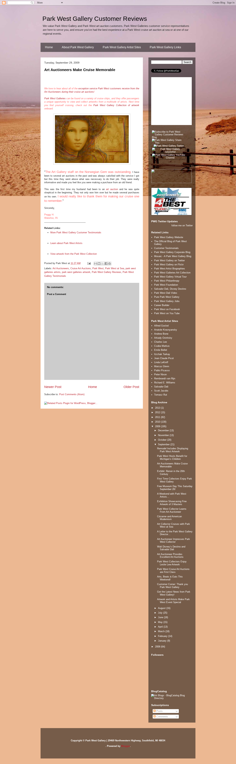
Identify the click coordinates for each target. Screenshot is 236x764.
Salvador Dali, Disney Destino (170, 288)
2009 (158, 426)
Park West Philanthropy (166, 280)
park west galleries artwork (76, 272)
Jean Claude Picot (164, 358)
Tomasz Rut (160, 394)
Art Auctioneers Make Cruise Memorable (79, 70)
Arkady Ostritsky (163, 337)
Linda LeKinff (161, 362)
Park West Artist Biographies (169, 268)
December (164, 430)
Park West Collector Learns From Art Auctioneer (171, 510)
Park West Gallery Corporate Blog (172, 252)
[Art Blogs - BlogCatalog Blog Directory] (172, 698)
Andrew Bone (161, 333)
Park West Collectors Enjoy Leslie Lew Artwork (172, 563)
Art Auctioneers (61, 268)
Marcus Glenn (161, 366)
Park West (98, 268)
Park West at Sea (114, 268)
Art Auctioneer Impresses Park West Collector (173, 540)
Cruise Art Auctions (80, 268)
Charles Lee (160, 341)
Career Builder (161, 305)
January (162, 640)
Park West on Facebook (167, 309)
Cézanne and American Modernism (169, 518)
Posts (159, 711)
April (161, 626)
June (161, 617)
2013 (158, 407)
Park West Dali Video (165, 292)
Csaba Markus (162, 346)
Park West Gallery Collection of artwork (116, 105)
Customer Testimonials (166, 248)
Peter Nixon (160, 374)
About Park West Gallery (78, 47)
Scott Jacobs (161, 390)
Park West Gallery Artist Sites (122, 47)
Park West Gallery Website (168, 237)
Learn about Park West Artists (66, 243)
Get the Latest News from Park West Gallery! (173, 593)
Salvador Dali (161, 386)
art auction (112, 189)
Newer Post (52, 387)
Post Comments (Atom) (71, 394)
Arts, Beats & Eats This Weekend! (170, 578)
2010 (158, 421)
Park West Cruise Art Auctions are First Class (173, 570)
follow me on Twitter (182, 225)
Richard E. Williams (164, 382)
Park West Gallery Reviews (106, 272)
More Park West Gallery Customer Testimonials (75, 232)
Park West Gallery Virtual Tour (170, 276)
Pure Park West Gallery (166, 297)
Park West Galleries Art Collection (172, 272)
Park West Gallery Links (165, 47)
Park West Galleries (55, 98)
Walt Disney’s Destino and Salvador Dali (171, 548)
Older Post (131, 387)
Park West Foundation (166, 284)
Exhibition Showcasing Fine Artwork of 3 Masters (172, 503)
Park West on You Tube (167, 313)
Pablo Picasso (162, 370)
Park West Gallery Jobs (167, 301)
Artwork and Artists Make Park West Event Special (173, 601)
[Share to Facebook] (106, 263)
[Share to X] (102, 263)
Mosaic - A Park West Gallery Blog (172, 256)
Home (49, 47)
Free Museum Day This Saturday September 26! (174, 488)
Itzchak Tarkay (162, 354)
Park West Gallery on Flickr (169, 264)
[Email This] (95, 263)
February (163, 636)
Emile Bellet (160, 350)
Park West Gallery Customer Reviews (94, 18)
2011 (158, 417)
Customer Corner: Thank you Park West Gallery (172, 586)
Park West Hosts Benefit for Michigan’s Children (172, 457)
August (162, 608)
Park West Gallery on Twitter (169, 260)
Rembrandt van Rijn (164, 378)
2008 (158, 646)
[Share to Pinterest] (109, 263)
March (161, 631)
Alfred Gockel (161, 325)
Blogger (125, 746)
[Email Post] (88, 263)
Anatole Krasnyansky (165, 329)
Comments (162, 716)
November (164, 435)
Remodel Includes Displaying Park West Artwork (172, 450)
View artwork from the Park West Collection (73, 253)
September (164, 444)
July (160, 612)
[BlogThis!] (99, 263)
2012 (158, 412)
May (160, 622)
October (162, 439)
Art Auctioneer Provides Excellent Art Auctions (170, 555)
